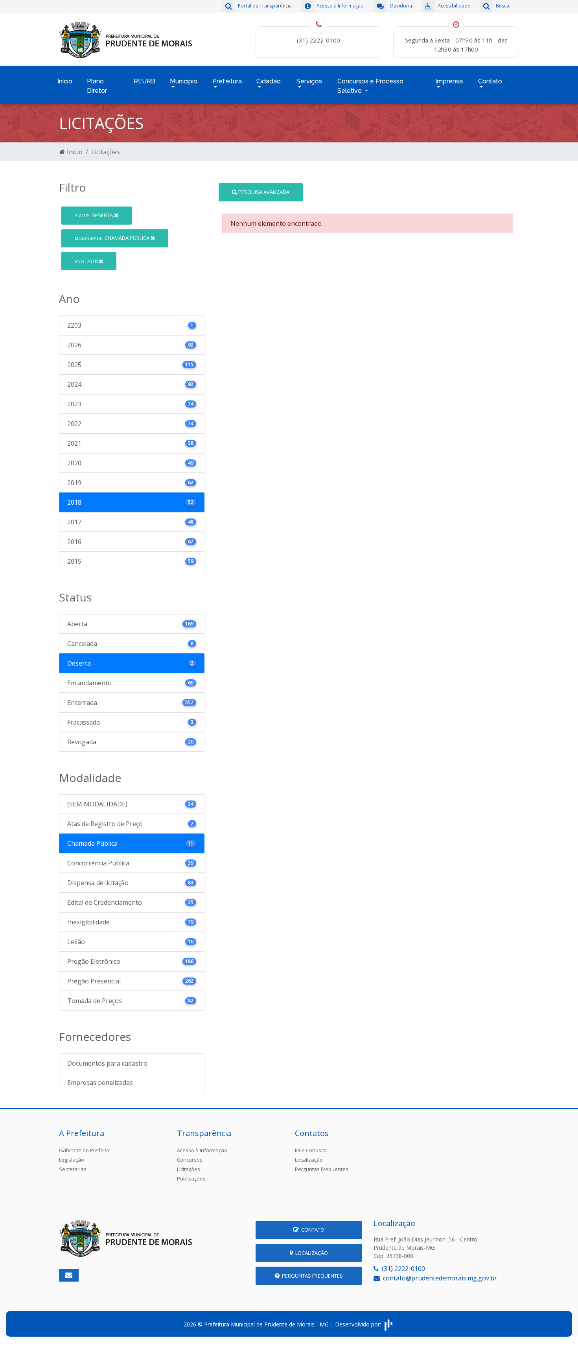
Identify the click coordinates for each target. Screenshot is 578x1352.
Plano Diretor (97, 85)
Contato (311, 1229)
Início (64, 81)
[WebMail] (69, 1275)
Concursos (189, 1159)
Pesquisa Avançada (263, 192)
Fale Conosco (311, 1150)
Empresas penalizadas (100, 1082)
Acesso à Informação (202, 1150)
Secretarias (73, 1169)
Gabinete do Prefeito (84, 1150)
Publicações (191, 1178)
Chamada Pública (113, 238)
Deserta (94, 215)
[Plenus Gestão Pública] (388, 1324)
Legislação (71, 1159)
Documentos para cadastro (107, 1063)
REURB (144, 81)
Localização (309, 1159)
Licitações (188, 1169)
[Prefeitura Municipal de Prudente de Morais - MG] (126, 38)
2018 (87, 261)
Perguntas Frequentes (321, 1169)
